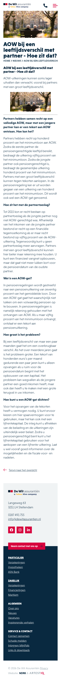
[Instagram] (20, 530)
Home (6, 60)
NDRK (22, 673)
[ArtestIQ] (37, 673)
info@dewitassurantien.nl (24, 519)
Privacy (44, 668)
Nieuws (17, 60)
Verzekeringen (16, 562)
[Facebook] (11, 530)
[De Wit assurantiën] (17, 5)
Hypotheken (15, 567)
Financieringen (16, 590)
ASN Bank (13, 571)
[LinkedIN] (28, 530)
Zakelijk (13, 580)
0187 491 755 (16, 515)
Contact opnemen (18, 635)
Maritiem (13, 594)
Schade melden (17, 640)
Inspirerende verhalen (21, 622)
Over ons (13, 608)
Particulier (16, 557)
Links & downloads (19, 650)
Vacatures (13, 617)
